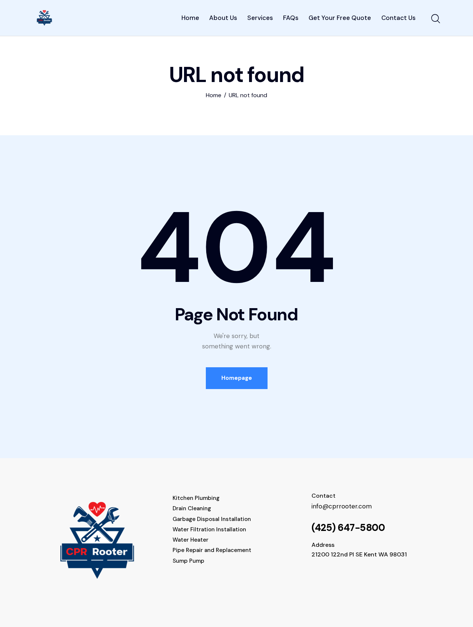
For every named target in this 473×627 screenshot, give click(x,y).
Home (213, 95)
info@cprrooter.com (342, 506)
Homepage (236, 378)
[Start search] (435, 19)
